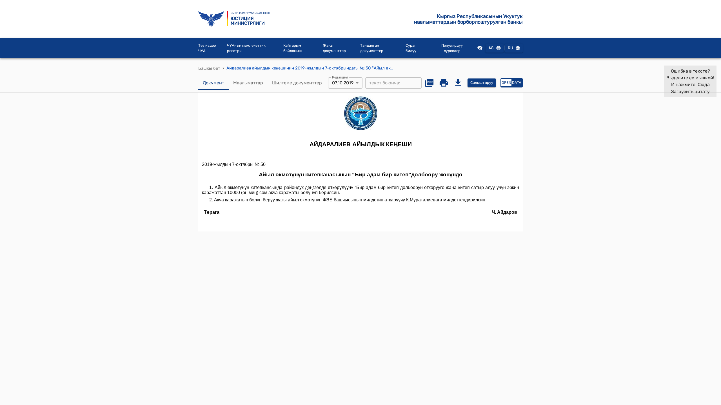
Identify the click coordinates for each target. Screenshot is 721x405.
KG (491, 48)
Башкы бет (209, 68)
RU (510, 48)
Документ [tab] (213, 83)
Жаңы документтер (334, 48)
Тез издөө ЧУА (207, 48)
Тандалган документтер (371, 48)
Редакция (340, 77)
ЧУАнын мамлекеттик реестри (246, 48)
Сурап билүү (411, 48)
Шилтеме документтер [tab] (297, 83)
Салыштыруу (481, 82)
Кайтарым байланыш (292, 48)
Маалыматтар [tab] (248, 83)
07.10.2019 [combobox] (342, 83)
